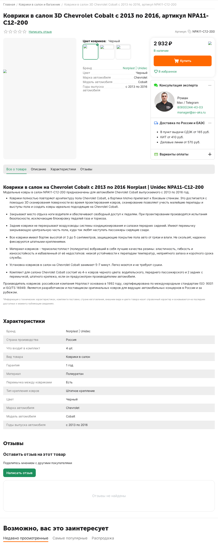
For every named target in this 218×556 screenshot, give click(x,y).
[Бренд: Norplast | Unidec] (210, 43)
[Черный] (90, 51)
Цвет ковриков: (94, 41)
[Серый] (107, 51)
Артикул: (181, 31)
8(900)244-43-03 (190, 107)
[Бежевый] (123, 51)
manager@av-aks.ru (191, 112)
